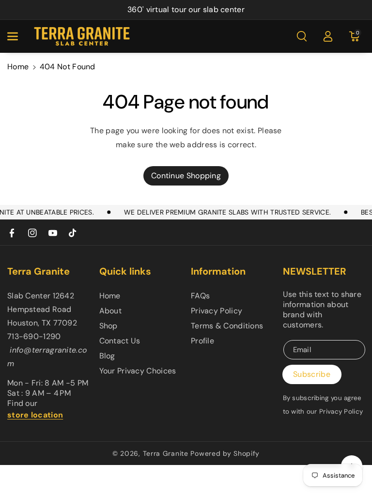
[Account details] (328, 36)
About (110, 311)
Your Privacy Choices (137, 371)
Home (18, 67)
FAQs (200, 296)
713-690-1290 (34, 336)
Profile (202, 341)
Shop (108, 326)
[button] (18, 36)
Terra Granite (165, 453)
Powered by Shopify (225, 453)
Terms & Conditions (227, 326)
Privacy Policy (216, 311)
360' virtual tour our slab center (186, 9)
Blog (107, 356)
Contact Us (119, 341)
